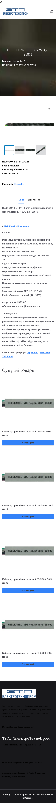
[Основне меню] (51, 11)
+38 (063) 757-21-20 (31, 745)
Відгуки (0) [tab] (34, 199)
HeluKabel (15, 165)
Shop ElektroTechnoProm (32, 794)
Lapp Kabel (32, 352)
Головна (6, 61)
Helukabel (18, 61)
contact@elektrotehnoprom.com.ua (25, 762)
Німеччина (23, 226)
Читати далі (28, 443)
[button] (49, 109)
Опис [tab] (21, 199)
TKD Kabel (7, 356)
